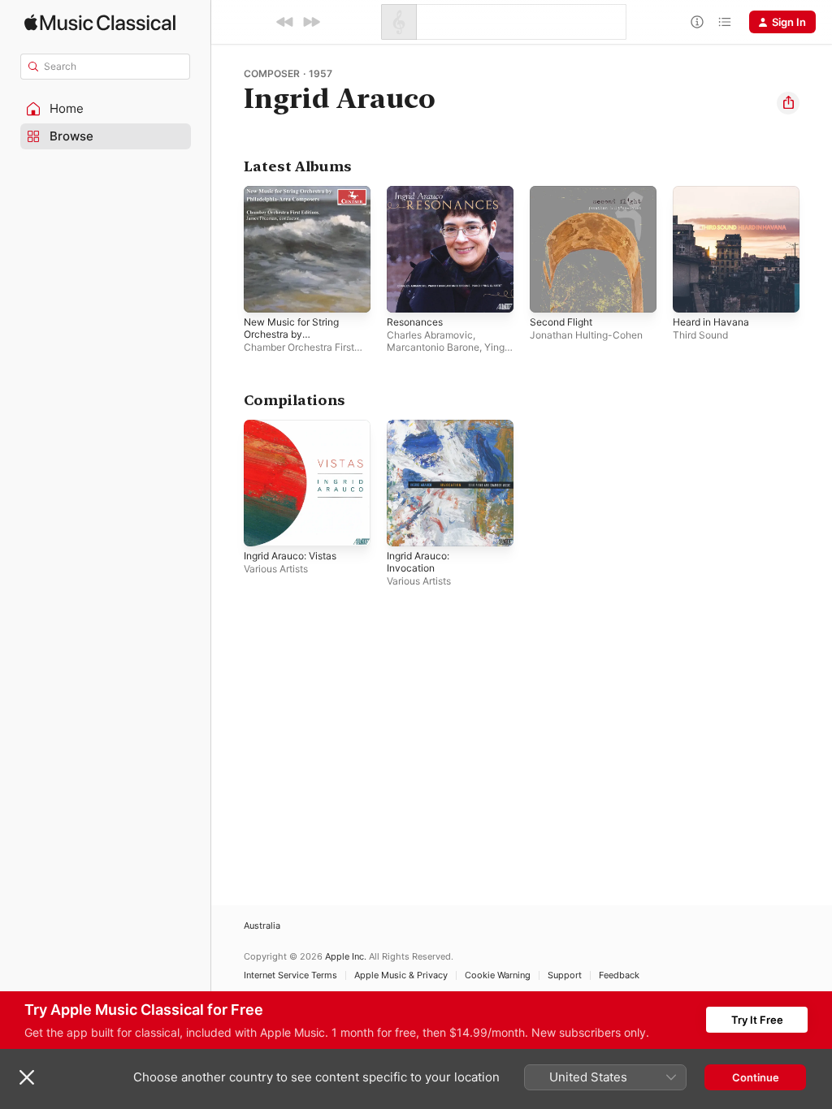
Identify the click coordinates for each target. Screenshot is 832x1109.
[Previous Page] (227, 249)
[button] (105, 109)
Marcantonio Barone (433, 347)
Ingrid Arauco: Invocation (418, 562)
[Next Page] (815, 249)
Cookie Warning (498, 975)
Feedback (619, 975)
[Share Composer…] (788, 103)
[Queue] (725, 22)
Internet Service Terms (290, 975)
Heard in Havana (711, 322)
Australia (262, 925)
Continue (755, 1077)
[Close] (27, 1077)
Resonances (415, 322)
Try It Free (757, 1019)
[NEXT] (311, 22)
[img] (100, 22)
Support (565, 975)
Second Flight (561, 322)
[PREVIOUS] (285, 22)
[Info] (697, 22)
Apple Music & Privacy (401, 975)
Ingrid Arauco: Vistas (290, 556)
